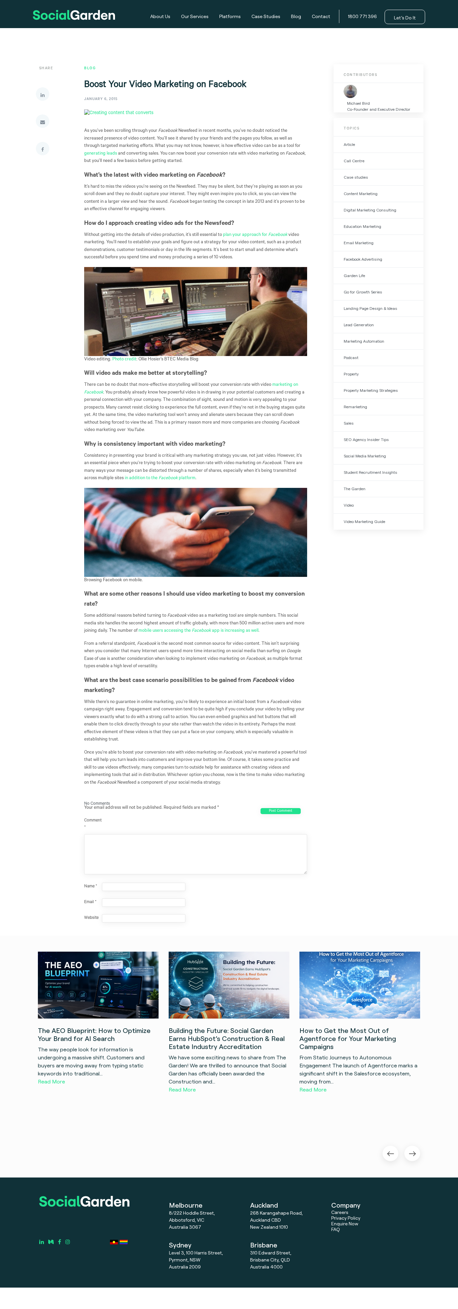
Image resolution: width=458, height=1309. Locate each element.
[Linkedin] (42, 94)
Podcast (351, 357)
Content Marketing (361, 193)
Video (349, 505)
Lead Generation (359, 324)
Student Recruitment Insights (370, 472)
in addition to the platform (160, 478)
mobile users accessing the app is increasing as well (198, 630)
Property (351, 373)
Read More (51, 1081)
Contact (321, 16)
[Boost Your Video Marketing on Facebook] (119, 119)
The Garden (354, 488)
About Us (160, 16)
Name (90, 886)
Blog (296, 16)
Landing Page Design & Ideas (370, 308)
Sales (349, 423)
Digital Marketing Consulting (370, 209)
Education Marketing (362, 226)
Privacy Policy (345, 1218)
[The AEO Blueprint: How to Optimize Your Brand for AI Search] (98, 985)
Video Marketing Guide (364, 521)
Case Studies (265, 16)
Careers (339, 1212)
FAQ (335, 1229)
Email (90, 902)
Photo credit (124, 359)
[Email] (42, 121)
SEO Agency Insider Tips (366, 439)
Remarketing (355, 406)
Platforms (230, 16)
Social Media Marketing (365, 455)
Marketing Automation (364, 341)
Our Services (195, 16)
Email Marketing (359, 242)
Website (91, 918)
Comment (92, 824)
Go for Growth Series (363, 291)
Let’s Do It (405, 17)
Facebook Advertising (363, 259)
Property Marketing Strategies (371, 390)
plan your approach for (255, 235)
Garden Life (354, 275)
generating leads (100, 153)
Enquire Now (344, 1223)
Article (349, 144)
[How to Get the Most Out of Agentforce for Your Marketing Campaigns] (359, 985)
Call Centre (354, 160)
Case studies (356, 177)
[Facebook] (42, 148)
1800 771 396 (362, 16)
